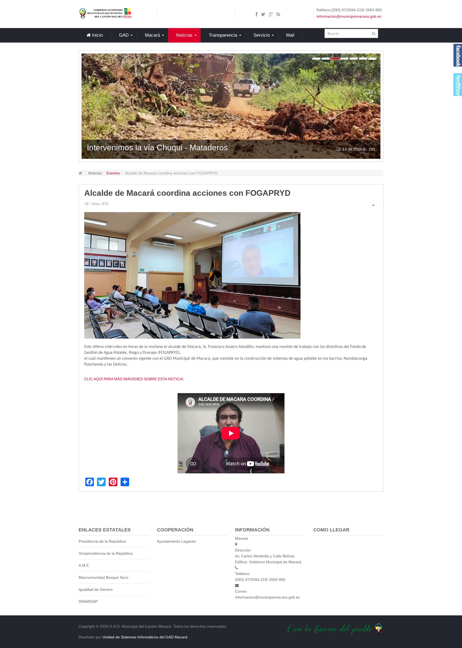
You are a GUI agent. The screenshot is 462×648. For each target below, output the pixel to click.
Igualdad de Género (96, 589)
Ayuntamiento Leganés (176, 541)
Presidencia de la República (102, 541)
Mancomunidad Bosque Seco (103, 577)
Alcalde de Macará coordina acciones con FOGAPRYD (187, 193)
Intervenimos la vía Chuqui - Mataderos (157, 147)
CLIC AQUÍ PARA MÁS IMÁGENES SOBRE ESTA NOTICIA (133, 379)
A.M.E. (84, 565)
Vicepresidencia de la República (106, 553)
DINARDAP (88, 601)
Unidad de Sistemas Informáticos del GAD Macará (144, 637)
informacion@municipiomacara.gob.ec (349, 16)
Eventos (113, 173)
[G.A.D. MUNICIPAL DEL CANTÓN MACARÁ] (105, 13)
